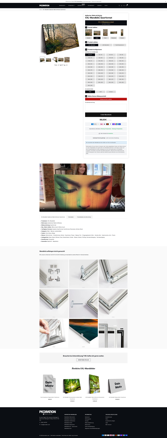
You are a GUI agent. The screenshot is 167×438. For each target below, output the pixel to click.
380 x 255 (90, 82)
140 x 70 (90, 60)
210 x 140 (121, 63)
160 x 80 (111, 60)
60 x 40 (90, 54)
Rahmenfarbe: (89, 89)
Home (40, 9)
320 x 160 (111, 73)
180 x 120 (90, 63)
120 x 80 (111, 57)
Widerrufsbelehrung (89, 422)
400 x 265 (121, 82)
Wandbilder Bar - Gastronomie (70, 426)
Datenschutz (87, 424)
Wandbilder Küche (68, 422)
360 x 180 (90, 79)
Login (107, 422)
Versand (86, 420)
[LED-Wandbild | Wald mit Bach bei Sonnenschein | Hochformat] (95, 384)
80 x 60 (111, 54)
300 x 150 (90, 73)
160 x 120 (121, 60)
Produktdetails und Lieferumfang (84, 217)
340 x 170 (101, 76)
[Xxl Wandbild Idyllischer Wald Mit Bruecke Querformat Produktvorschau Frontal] (48, 60)
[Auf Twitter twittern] (61, 65)
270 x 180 (111, 70)
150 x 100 (100, 60)
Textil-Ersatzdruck (119, 45)
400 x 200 (111, 82)
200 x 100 (101, 63)
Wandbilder (62, 5)
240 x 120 (101, 67)
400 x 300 (90, 85)
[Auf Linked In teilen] (64, 65)
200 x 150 (111, 63)
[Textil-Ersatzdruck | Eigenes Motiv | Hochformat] (50, 384)
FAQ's (107, 418)
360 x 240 (100, 79)
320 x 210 (121, 73)
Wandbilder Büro (68, 428)
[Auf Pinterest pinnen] (62, 65)
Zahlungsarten (88, 418)
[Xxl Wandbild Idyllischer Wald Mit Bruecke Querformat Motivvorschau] (60, 60)
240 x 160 (111, 67)
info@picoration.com (45, 424)
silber (90, 91)
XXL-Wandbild (91, 45)
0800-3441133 (44, 422)
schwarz (111, 91)
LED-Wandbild (106, 45)
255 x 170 (90, 70)
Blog (106, 5)
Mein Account (108, 424)
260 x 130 (101, 70)
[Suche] (119, 5)
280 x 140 (121, 70)
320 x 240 (90, 76)
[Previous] (41, 34)
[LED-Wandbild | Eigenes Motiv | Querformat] (117, 384)
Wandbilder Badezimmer (69, 424)
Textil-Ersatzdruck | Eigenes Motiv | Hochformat (49, 397)
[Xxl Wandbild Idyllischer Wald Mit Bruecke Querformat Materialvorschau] (54, 60)
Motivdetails (70, 217)
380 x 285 (100, 82)
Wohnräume (91, 5)
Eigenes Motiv (81, 5)
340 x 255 (121, 76)
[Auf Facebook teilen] (58, 65)
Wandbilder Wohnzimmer (69, 417)
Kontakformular (109, 417)
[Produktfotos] (53, 274)
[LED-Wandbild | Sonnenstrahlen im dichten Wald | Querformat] (72, 384)
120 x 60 (100, 57)
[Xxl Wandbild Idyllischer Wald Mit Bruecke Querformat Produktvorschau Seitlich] (42, 59)
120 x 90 (121, 57)
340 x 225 (111, 76)
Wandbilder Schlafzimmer (69, 420)
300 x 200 (100, 73)
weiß (100, 91)
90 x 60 (121, 54)
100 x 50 (90, 57)
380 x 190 (121, 79)
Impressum (87, 417)
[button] (126, 5)
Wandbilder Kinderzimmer (69, 418)
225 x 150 (90, 67)
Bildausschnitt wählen (106, 99)
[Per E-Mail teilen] (66, 65)
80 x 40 (100, 54)
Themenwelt (71, 5)
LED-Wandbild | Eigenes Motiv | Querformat (117, 397)
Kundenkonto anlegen (110, 420)
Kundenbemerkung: (90, 102)
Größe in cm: (91, 52)
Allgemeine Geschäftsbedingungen (92, 428)
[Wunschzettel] (124, 5)
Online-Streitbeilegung (90, 426)
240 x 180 (121, 67)
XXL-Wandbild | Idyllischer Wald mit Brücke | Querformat (53, 217)
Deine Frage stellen (83, 359)
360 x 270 (111, 79)
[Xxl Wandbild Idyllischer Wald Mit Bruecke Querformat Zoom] (67, 60)
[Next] (81, 34)
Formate (99, 5)
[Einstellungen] (121, 5)
